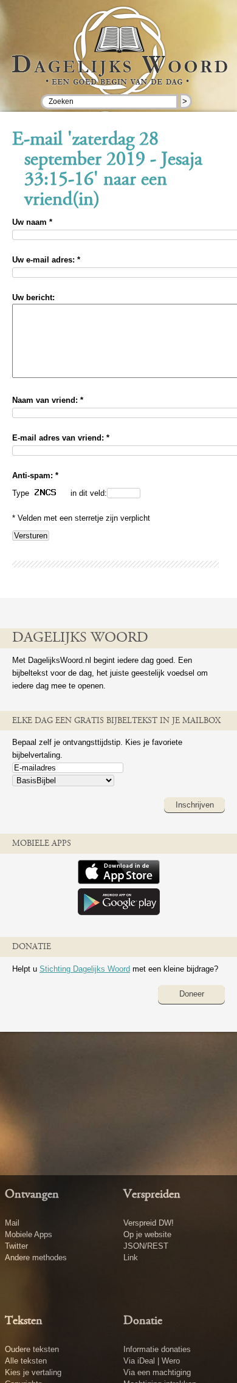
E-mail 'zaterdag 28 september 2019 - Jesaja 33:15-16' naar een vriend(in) (107, 170)
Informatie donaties (157, 1349)
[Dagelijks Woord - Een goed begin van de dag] (118, 60)
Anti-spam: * (35, 475)
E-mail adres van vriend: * (60, 437)
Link (130, 1257)
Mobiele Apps (28, 1234)
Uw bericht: (33, 297)
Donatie (142, 1321)
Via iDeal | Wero (151, 1360)
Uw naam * (32, 222)
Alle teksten (26, 1360)
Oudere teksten (32, 1349)
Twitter (16, 1246)
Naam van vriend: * (47, 400)
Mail (12, 1222)
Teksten (24, 1321)
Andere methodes (36, 1257)
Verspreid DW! (148, 1222)
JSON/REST (145, 1246)
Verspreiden (151, 1195)
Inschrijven (195, 804)
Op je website (147, 1234)
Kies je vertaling (33, 1372)
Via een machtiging (157, 1372)
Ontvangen (32, 1195)
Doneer (191, 993)
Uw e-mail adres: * (46, 259)
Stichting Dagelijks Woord (85, 968)
